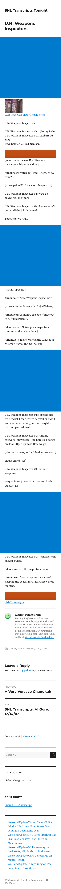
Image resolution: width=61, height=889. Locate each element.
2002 (44, 648)
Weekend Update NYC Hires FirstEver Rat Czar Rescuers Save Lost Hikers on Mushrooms (32, 839)
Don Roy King (15, 648)
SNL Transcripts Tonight (26, 10)
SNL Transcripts (14, 602)
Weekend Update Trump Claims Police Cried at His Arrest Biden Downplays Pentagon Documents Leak (30, 826)
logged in (25, 670)
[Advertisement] (30, 67)
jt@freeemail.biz (30, 736)
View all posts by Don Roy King (39, 637)
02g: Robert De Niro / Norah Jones (25, 114)
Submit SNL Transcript (18, 804)
